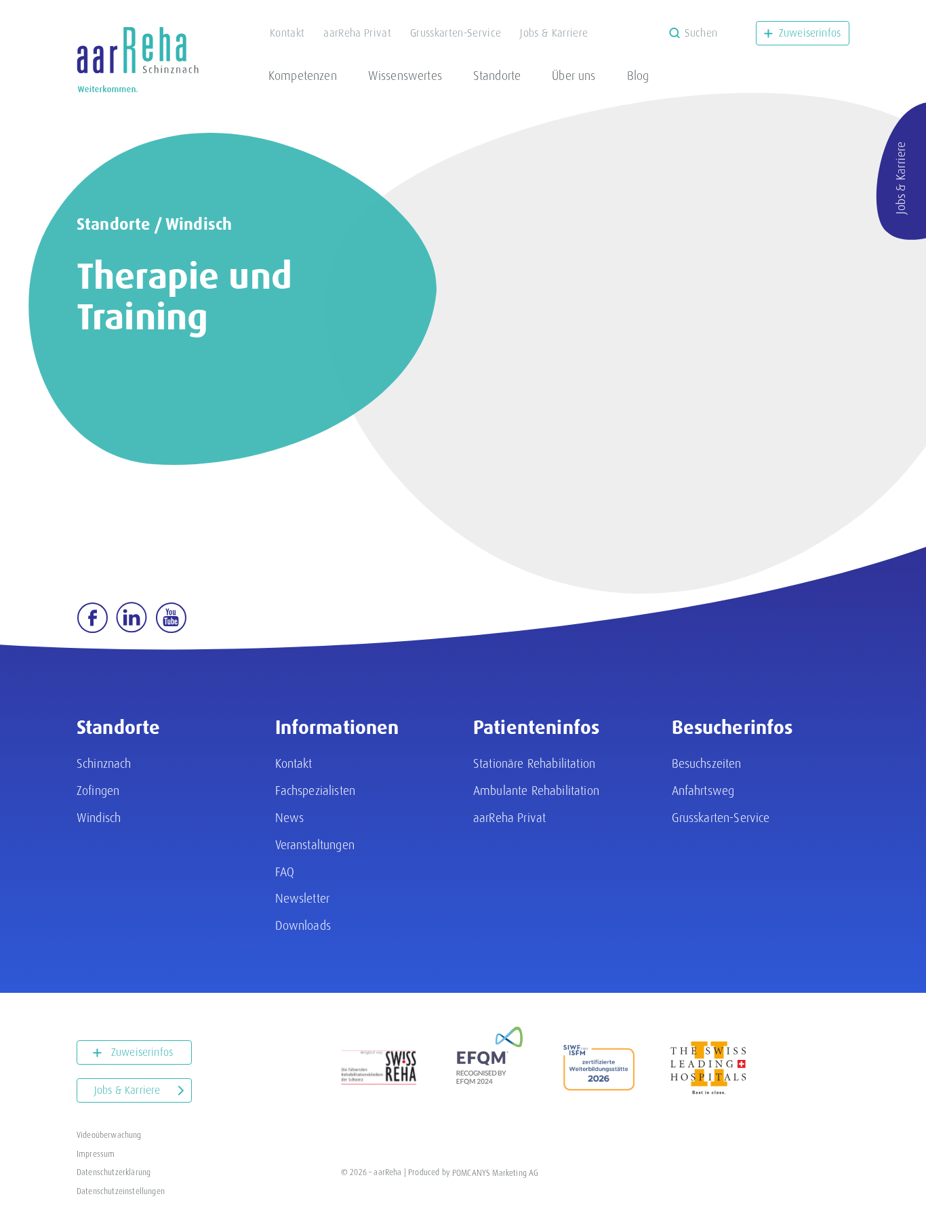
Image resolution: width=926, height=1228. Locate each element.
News (289, 817)
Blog (638, 75)
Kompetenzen (302, 75)
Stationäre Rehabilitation (534, 763)
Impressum (96, 1154)
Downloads (303, 925)
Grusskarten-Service (455, 33)
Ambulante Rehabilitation (536, 790)
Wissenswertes (405, 75)
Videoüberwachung (109, 1135)
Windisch (198, 224)
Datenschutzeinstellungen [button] (121, 1191)
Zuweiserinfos (810, 33)
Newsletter (302, 898)
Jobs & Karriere (554, 33)
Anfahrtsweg (703, 790)
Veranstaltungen (315, 845)
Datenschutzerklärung (113, 1172)
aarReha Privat (356, 33)
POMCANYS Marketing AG (495, 1172)
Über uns (573, 75)
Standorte (497, 75)
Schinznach (104, 763)
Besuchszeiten (707, 763)
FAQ (284, 872)
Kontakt (287, 33)
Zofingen (98, 790)
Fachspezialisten (315, 790)
